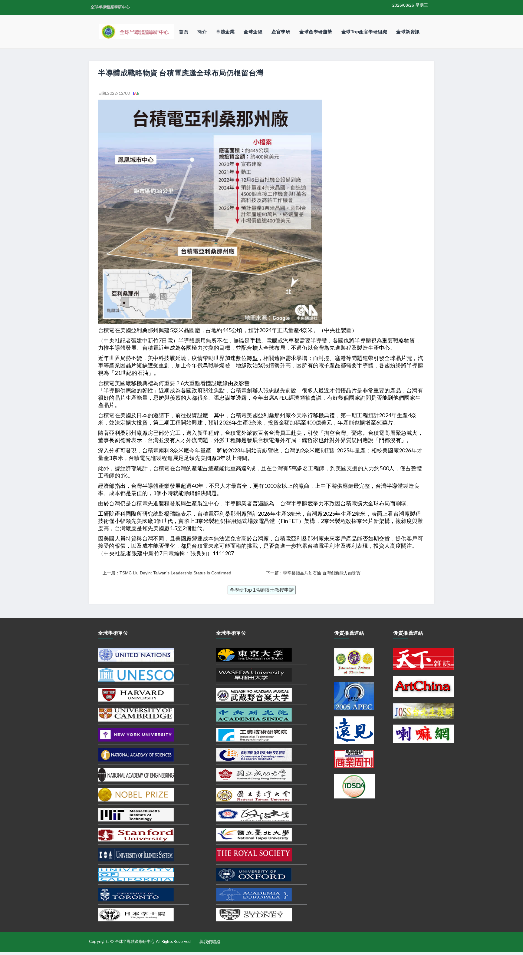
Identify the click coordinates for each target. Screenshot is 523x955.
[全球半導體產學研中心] (136, 31)
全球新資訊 (408, 31)
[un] (136, 654)
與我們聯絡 (210, 941)
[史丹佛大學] (136, 834)
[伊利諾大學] (136, 854)
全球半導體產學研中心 (110, 7)
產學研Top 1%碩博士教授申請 (261, 590)
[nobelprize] (136, 794)
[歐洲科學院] (254, 894)
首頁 (183, 31)
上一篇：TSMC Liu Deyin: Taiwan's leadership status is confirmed (167, 572)
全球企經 (253, 31)
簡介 (202, 31)
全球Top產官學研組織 (364, 31)
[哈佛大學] (136, 694)
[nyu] (136, 734)
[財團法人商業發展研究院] (254, 754)
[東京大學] (254, 654)
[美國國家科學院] (136, 754)
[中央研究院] (254, 714)
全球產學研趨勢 (315, 31)
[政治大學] (254, 814)
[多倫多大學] (136, 894)
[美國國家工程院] (136, 774)
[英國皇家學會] (254, 854)
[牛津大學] (254, 874)
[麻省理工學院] (136, 814)
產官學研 (280, 31)
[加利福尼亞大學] (136, 874)
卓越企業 (225, 31)
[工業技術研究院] (254, 734)
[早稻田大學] (254, 674)
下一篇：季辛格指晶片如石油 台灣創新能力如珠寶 (313, 572)
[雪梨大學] (254, 914)
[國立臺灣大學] (254, 794)
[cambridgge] (136, 714)
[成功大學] (254, 774)
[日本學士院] (136, 914)
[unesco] (136, 674)
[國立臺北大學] (254, 834)
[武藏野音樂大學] (254, 694)
